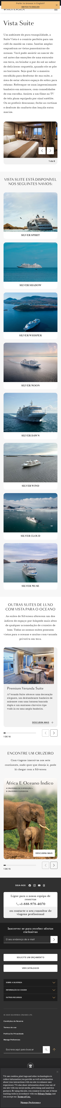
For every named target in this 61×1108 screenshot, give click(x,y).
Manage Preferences (12, 1040)
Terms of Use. (24, 1096)
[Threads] (44, 885)
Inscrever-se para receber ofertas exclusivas (30, 930)
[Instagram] (34, 885)
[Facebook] (30, 885)
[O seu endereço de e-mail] (54, 939)
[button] (42, 150)
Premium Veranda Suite (25, 688)
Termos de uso (10, 1027)
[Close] (57, 1072)
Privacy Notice (45, 1093)
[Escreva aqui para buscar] (46, 1049)
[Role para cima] (54, 1049)
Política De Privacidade (14, 1034)
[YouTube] (39, 885)
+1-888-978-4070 (32, 904)
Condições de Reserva (13, 1021)
